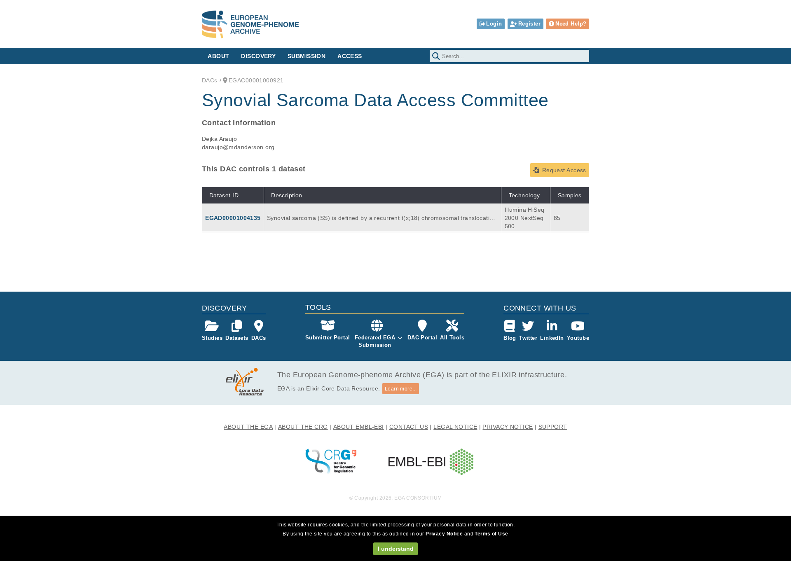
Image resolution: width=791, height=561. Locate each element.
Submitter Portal (327, 337)
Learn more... (401, 388)
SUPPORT (552, 426)
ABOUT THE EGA (248, 426)
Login (494, 24)
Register (529, 24)
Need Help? (570, 24)
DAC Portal (422, 337)
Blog (509, 338)
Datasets (236, 338)
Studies (212, 338)
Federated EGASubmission (375, 341)
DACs (210, 80)
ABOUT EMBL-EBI (358, 426)
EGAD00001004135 (232, 218)
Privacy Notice (444, 533)
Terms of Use (491, 533)
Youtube (578, 338)
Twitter (528, 338)
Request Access (564, 170)
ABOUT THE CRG (303, 426)
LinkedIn (552, 338)
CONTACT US (408, 426)
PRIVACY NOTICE (507, 426)
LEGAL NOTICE (455, 426)
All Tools (452, 337)
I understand (396, 548)
